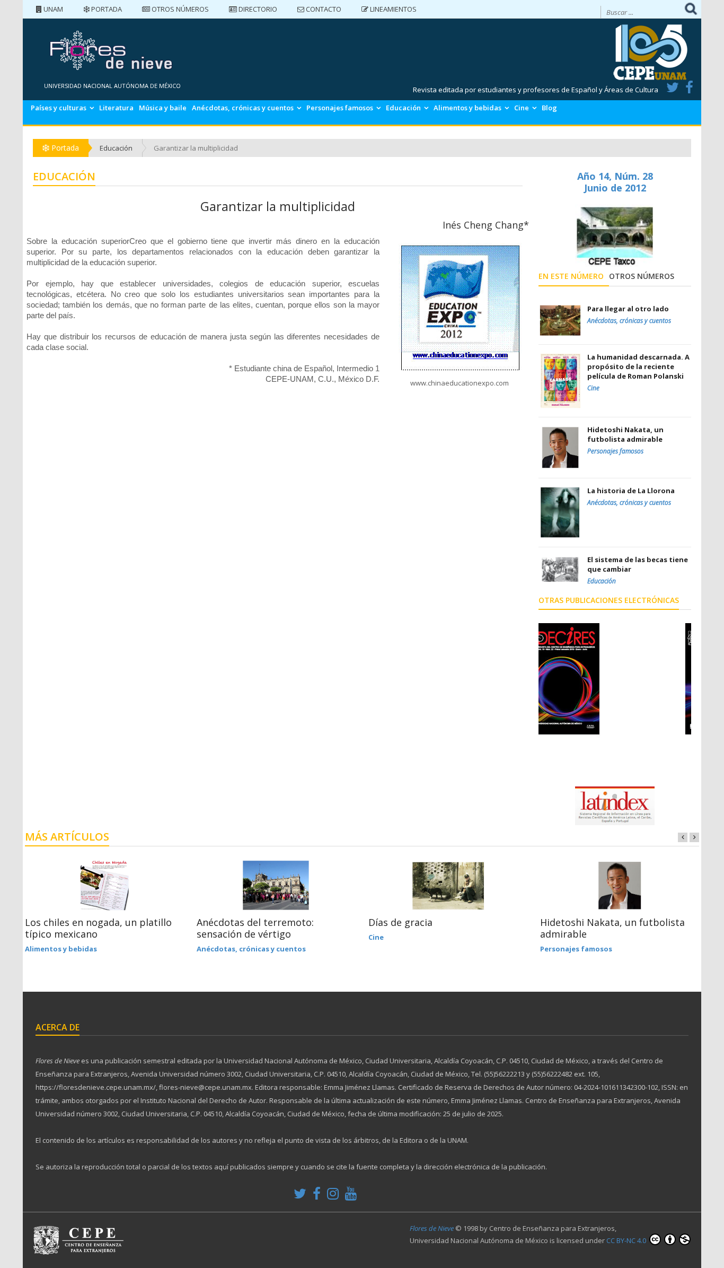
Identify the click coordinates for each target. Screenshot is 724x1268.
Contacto (322, 9)
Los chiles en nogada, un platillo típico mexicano (98, 928)
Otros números (179, 9)
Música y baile (163, 107)
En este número (571, 276)
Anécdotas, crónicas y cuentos (243, 107)
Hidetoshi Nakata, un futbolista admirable (612, 928)
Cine (521, 107)
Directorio (257, 9)
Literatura (116, 107)
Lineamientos (392, 9)
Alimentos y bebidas (467, 107)
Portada (106, 9)
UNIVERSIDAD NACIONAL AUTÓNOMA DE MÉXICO (112, 86)
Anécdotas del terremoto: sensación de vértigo (255, 928)
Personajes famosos (339, 107)
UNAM (52, 9)
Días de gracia (400, 922)
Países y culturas (58, 107)
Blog (549, 107)
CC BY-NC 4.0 (627, 1240)
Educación (403, 107)
